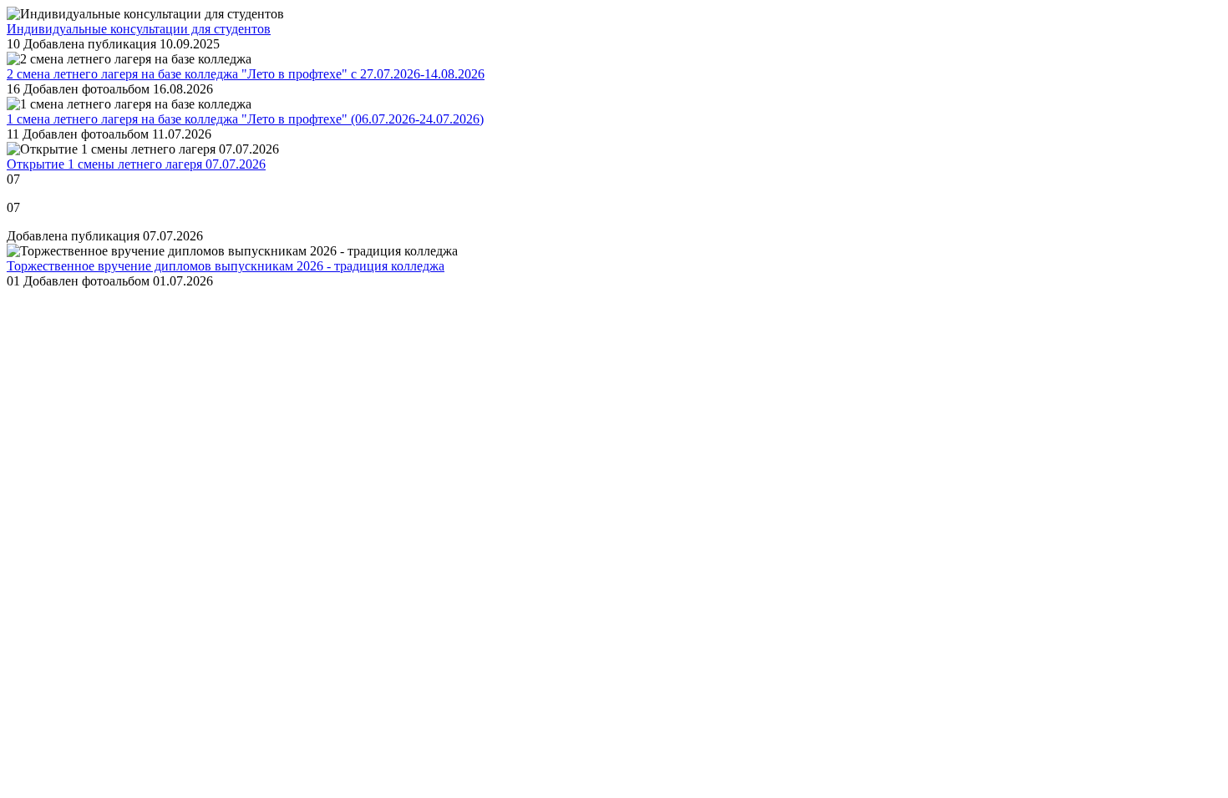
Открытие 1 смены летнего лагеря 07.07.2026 (136, 164)
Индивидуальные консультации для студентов (139, 29)
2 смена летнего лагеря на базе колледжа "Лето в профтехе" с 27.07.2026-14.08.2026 (246, 74)
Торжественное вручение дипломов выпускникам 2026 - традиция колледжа (225, 266)
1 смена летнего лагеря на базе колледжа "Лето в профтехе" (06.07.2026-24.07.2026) (245, 119)
